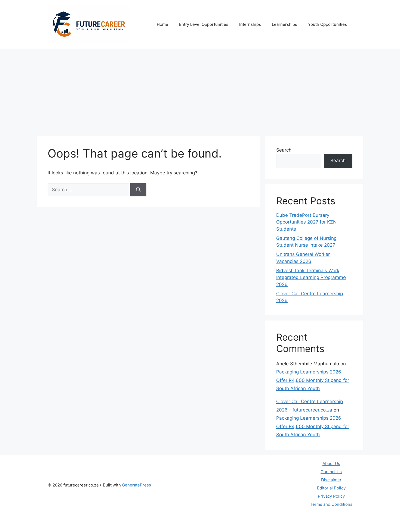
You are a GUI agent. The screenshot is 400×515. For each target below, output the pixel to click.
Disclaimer (331, 479)
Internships (250, 24)
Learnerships (284, 24)
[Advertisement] (200, 90)
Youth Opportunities (327, 24)
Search (283, 150)
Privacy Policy (331, 496)
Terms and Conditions (331, 504)
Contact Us (331, 471)
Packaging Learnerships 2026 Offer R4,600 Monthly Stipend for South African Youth (312, 380)
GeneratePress (136, 485)
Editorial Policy (331, 488)
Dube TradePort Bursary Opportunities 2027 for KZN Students (306, 222)
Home (162, 24)
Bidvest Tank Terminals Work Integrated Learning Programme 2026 (311, 277)
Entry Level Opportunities (203, 24)
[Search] (138, 189)
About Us (331, 463)
